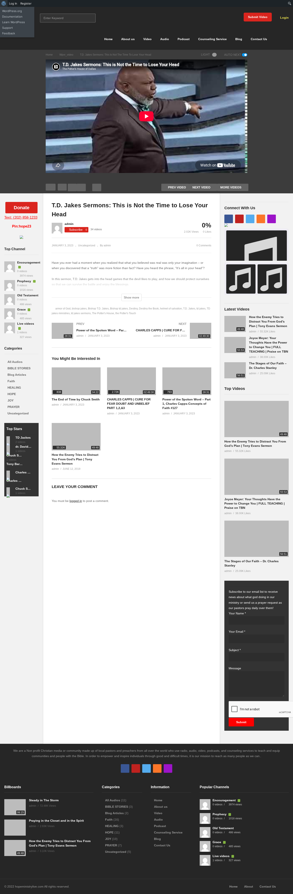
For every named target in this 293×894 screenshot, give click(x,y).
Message (235, 668)
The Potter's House (103, 313)
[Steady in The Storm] (15, 807)
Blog (238, 39)
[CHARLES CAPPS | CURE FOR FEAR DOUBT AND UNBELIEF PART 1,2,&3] (173, 335)
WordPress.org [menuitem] (12, 11)
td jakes (200, 308)
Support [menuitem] (7, 27)
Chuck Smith (14, 455)
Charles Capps (14, 480)
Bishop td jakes (119, 308)
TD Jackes (23, 437)
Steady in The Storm (44, 800)
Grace (22, 309)
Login (284, 17)
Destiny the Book (149, 308)
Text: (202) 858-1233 (20, 217)
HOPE (12, 394)
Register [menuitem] (26, 3)
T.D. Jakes (189, 308)
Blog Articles (17, 374)
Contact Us (259, 39)
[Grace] (9, 313)
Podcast (184, 39)
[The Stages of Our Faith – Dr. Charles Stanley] (235, 370)
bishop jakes (79, 308)
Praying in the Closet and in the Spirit (56, 820)
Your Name (237, 613)
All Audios (15, 362)
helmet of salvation (171, 308)
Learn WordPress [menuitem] (13, 22)
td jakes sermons (81, 313)
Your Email (237, 631)
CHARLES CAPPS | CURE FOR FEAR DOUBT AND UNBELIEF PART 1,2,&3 (129, 404)
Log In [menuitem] (13, 3)
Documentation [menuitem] (12, 16)
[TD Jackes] (9, 439)
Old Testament (27, 295)
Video (147, 39)
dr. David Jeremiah (23, 446)
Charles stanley (23, 472)
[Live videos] (9, 328)
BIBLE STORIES (19, 368)
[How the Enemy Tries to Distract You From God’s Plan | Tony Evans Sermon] (76, 436)
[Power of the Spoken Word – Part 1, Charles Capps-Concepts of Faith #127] (89, 335)
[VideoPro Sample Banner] (21, 237)
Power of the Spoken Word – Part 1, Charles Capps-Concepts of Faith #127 (186, 404)
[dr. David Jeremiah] (9, 448)
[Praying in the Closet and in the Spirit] (15, 828)
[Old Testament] (9, 299)
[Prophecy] (9, 285)
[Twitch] (271, 219)
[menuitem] (4, 3)
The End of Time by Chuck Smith (76, 399)
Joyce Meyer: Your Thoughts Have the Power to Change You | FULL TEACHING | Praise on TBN (254, 503)
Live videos (25, 323)
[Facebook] (228, 219)
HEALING (14, 387)
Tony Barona (14, 464)
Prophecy (24, 281)
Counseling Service (212, 39)
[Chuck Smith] (9, 490)
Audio (164, 39)
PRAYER (14, 407)
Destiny (133, 308)
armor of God (63, 308)
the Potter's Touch (125, 313)
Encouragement (28, 262)
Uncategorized (18, 413)
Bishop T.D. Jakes (98, 308)
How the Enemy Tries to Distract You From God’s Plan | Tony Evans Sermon (75, 459)
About (248, 886)
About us (128, 39)
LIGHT (205, 54)
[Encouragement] (9, 266)
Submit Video (257, 17)
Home (108, 39)
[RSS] (261, 219)
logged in (75, 501)
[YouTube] (239, 219)
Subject (235, 650)
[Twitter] (250, 219)
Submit (241, 722)
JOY (11, 400)
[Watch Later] (81, 187)
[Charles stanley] (9, 474)
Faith (11, 381)
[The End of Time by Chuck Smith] (76, 381)
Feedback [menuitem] (8, 33)
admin (69, 224)
